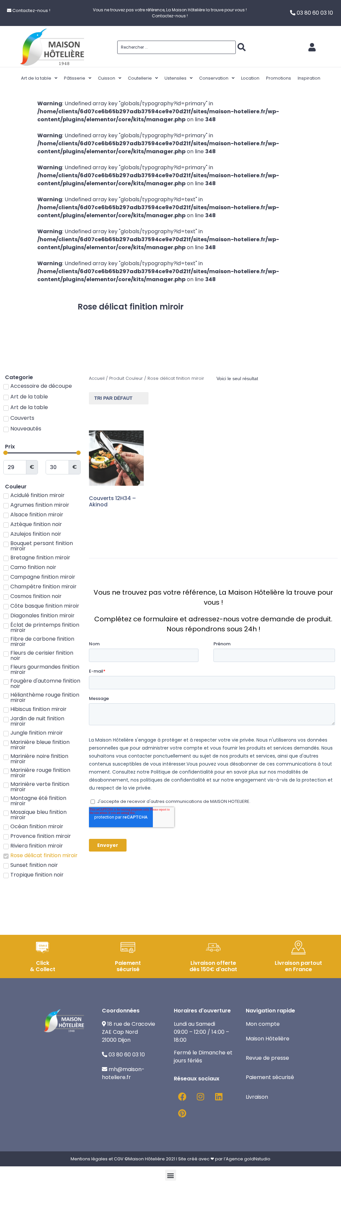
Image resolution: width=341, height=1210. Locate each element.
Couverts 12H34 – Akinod (112, 501)
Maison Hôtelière (268, 1038)
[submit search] (241, 47)
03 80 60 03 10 (315, 13)
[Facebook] (182, 1096)
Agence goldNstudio (248, 1159)
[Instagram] (200, 1096)
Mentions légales (89, 1159)
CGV (119, 1159)
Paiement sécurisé (270, 1077)
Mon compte (263, 1024)
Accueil (97, 378)
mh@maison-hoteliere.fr (123, 1073)
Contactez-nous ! (31, 10)
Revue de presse (268, 1058)
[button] (170, 1175)
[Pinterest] (182, 1113)
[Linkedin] (218, 1096)
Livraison (257, 1097)
